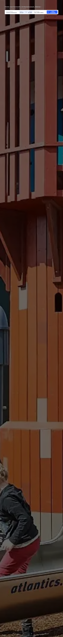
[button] (55, 1)
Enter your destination (9, 11)
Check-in (21, 11)
